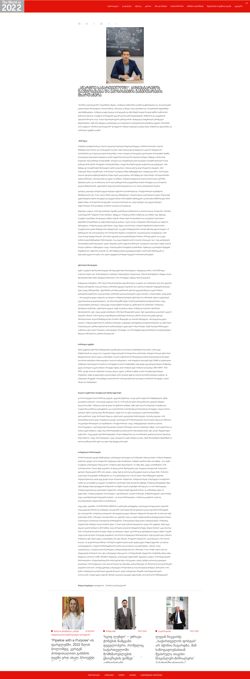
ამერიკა (138, 6)
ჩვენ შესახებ (94, 675)
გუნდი (121, 675)
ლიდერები (126, 6)
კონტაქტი (109, 675)
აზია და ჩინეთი (161, 6)
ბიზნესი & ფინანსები (195, 6)
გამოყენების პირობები (151, 675)
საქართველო (113, 6)
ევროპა (148, 6)
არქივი (132, 675)
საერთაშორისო (177, 6)
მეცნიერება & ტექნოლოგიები (219, 6)
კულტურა (239, 6)
